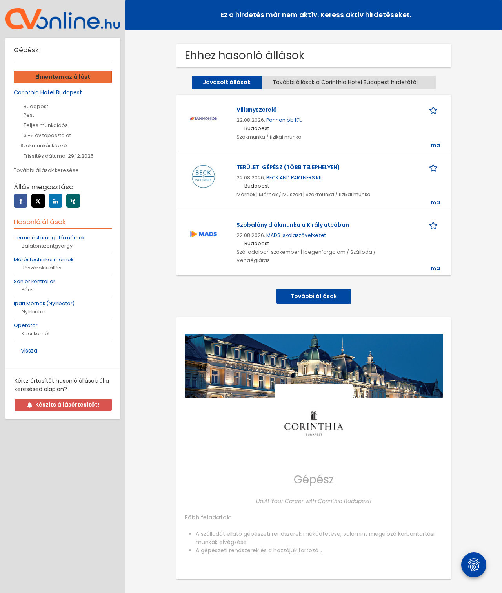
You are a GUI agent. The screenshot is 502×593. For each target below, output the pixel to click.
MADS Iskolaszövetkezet (296, 235)
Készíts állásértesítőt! (67, 405)
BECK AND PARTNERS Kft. (294, 177)
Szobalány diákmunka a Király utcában (292, 225)
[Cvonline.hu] (62, 18)
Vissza (29, 350)
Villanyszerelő (256, 110)
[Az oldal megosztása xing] (73, 201)
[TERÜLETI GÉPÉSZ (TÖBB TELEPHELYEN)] (203, 176)
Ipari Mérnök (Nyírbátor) (44, 303)
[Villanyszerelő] (203, 119)
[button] (490, 15)
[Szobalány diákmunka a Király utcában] (203, 234)
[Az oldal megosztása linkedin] (55, 201)
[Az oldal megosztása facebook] (20, 201)
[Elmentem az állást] (434, 110)
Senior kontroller (34, 281)
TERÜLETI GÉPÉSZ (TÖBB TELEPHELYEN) (288, 167)
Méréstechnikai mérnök (43, 259)
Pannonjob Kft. (284, 120)
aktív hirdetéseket (378, 15)
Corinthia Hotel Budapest (48, 92)
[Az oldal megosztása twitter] (38, 201)
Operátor (26, 325)
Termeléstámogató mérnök (49, 237)
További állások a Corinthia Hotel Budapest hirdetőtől (345, 82)
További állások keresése (46, 170)
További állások (314, 296)
